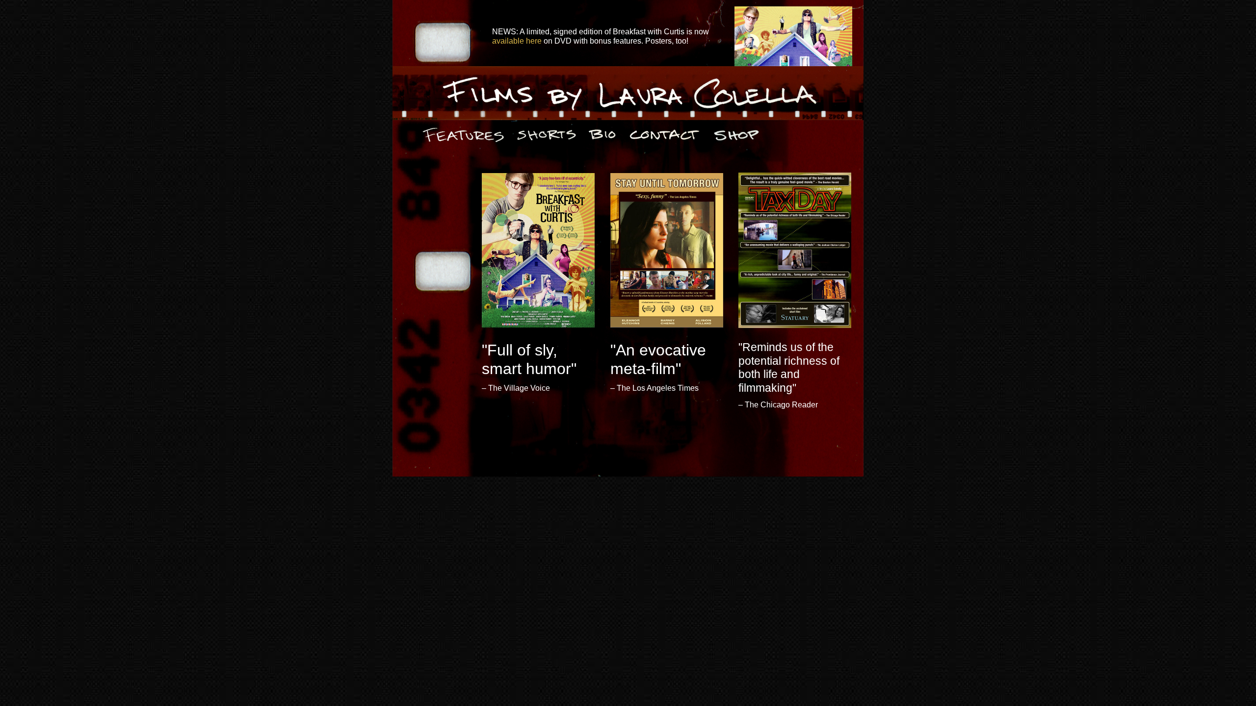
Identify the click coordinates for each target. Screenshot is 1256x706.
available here (517, 41)
